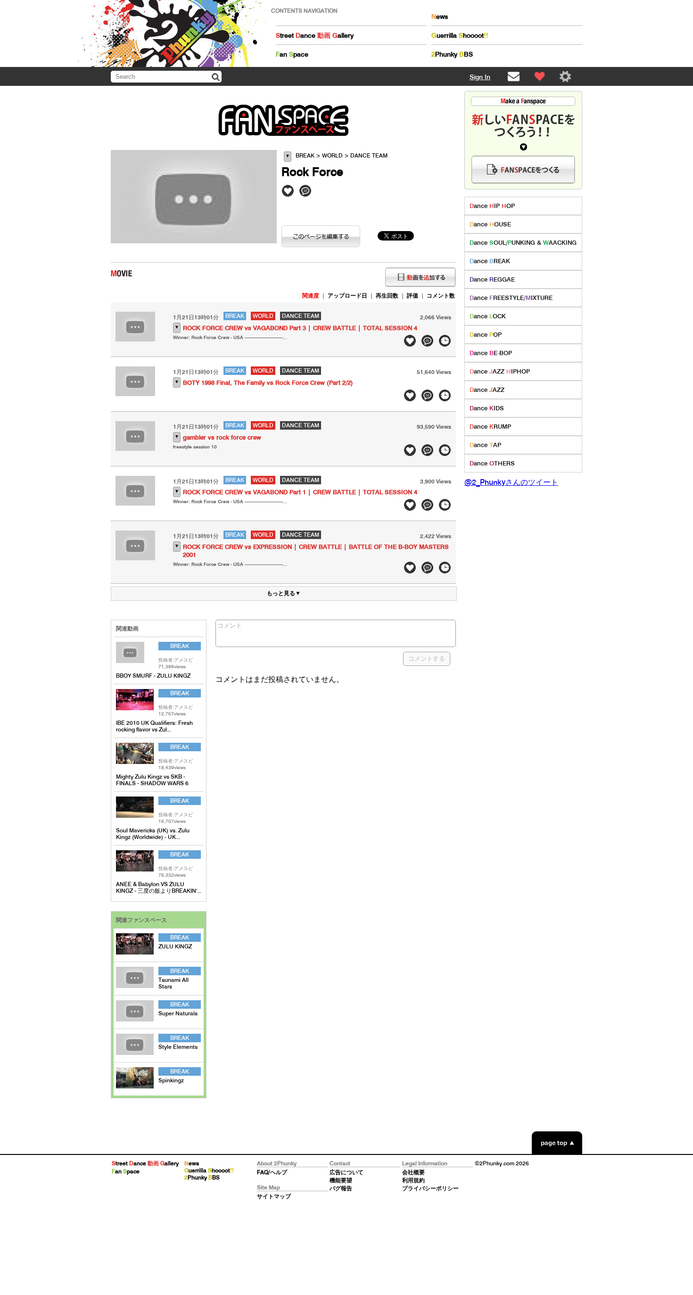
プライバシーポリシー (430, 1188)
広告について (346, 1172)
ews (439, 16)
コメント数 (441, 295)
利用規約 (413, 1180)
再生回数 (387, 295)
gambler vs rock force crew (222, 437)
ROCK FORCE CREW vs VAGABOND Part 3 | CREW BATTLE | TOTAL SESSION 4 (300, 328)
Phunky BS (452, 54)
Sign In (480, 77)
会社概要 (413, 1172)
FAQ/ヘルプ (272, 1172)
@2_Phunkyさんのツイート (511, 482)
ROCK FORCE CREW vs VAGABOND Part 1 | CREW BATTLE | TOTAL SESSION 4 (300, 492)
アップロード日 (347, 295)
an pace (292, 54)
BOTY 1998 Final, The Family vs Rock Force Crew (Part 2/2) (268, 383)
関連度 (310, 295)
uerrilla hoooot (459, 35)
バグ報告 (341, 1188)
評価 (412, 295)
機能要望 (341, 1180)
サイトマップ (274, 1196)
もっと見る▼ (284, 593)
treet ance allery (315, 35)
